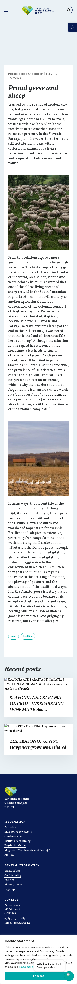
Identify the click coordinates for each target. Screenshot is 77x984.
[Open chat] (69, 976)
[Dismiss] (64, 959)
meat (13, 636)
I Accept (38, 975)
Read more (26, 966)
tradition (28, 636)
